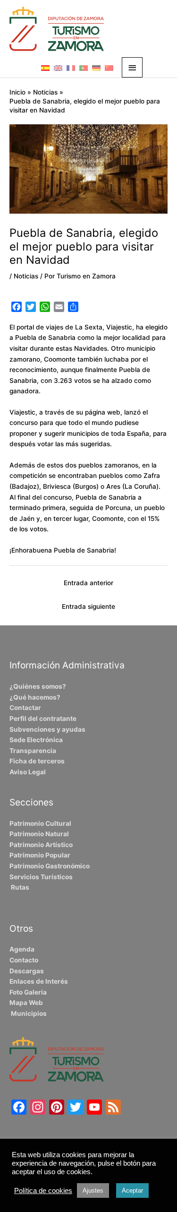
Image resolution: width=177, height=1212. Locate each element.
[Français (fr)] (71, 67)
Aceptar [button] (132, 1190)
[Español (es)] (45, 67)
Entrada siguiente (88, 606)
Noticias (26, 276)
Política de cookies (43, 1191)
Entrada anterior (88, 583)
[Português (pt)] (83, 67)
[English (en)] (58, 67)
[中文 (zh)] (109, 67)
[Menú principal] (132, 67)
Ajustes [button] (93, 1190)
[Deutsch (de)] (96, 67)
